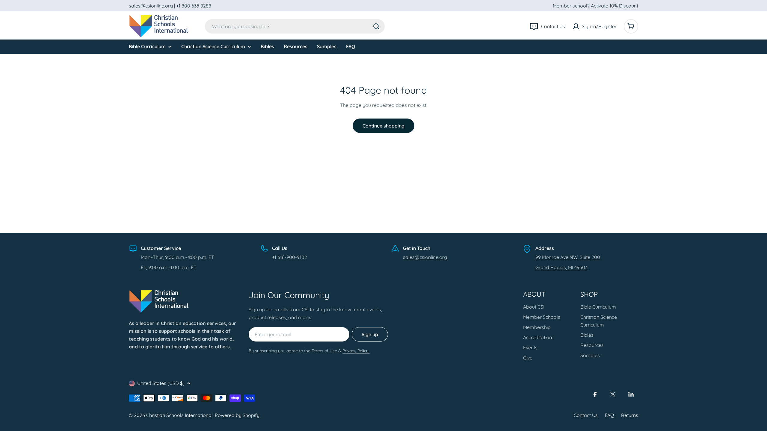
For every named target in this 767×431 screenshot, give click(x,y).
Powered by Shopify (237, 415)
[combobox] (295, 26)
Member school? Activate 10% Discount (595, 6)
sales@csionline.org (425, 257)
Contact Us (586, 415)
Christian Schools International (179, 415)
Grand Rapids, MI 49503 (561, 267)
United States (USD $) (161, 383)
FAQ (609, 415)
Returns (629, 415)
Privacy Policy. (355, 350)
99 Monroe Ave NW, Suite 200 (567, 257)
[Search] (376, 26)
